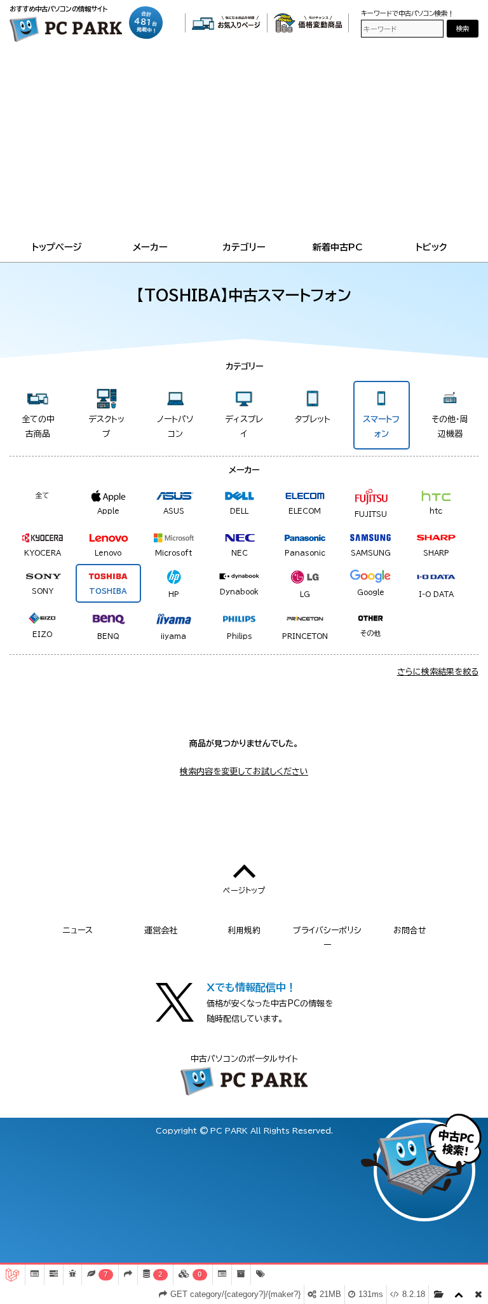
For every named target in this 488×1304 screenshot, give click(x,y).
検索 (462, 28)
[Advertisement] (244, 144)
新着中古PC (338, 247)
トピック (431, 247)
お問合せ (409, 930)
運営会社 (160, 930)
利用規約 (244, 930)
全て (43, 494)
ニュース (78, 930)
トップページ (57, 247)
